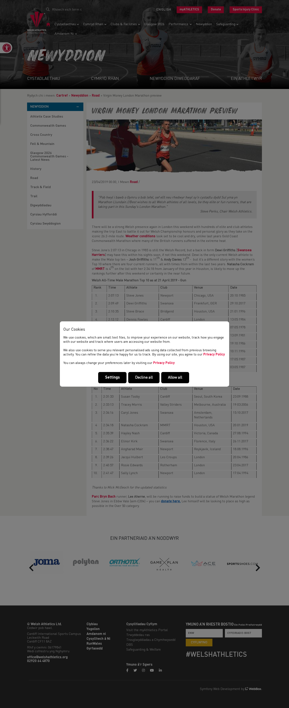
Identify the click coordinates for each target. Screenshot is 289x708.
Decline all (144, 377)
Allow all (175, 377)
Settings (112, 377)
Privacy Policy (214, 354)
